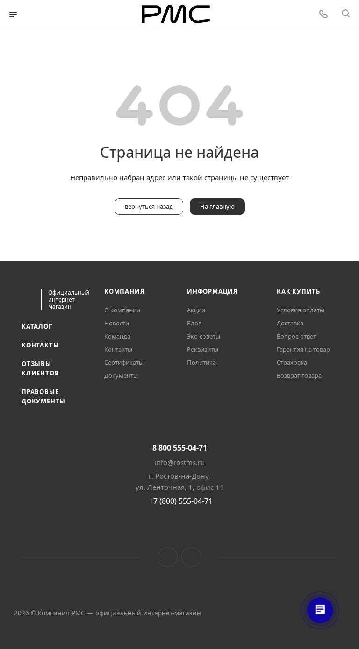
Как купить (298, 291)
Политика (201, 362)
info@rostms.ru (180, 462)
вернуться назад (149, 206)
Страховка (292, 362)
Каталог (37, 326)
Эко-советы (203, 336)
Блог (194, 323)
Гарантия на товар (303, 349)
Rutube (191, 557)
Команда (117, 336)
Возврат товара (299, 375)
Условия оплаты (300, 310)
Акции (196, 310)
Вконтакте (168, 557)
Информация (212, 291)
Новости (116, 323)
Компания (124, 291)
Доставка (290, 323)
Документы (121, 375)
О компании (122, 310)
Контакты (40, 345)
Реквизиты (202, 349)
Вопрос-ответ (296, 336)
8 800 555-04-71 (179, 448)
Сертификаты (124, 362)
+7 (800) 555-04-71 (181, 501)
